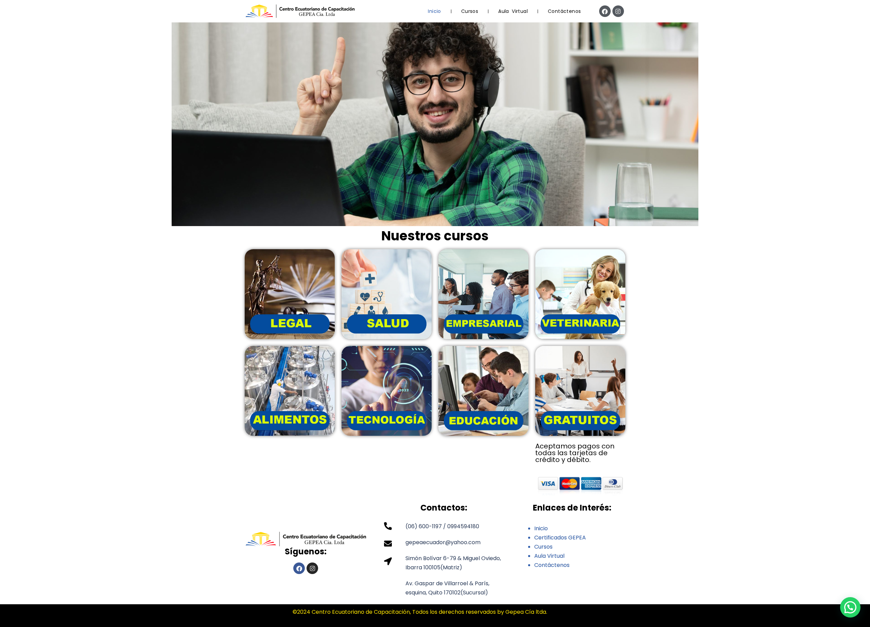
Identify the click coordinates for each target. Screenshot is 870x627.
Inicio (434, 11)
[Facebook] (605, 11)
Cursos (469, 11)
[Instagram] (618, 11)
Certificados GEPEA (560, 537)
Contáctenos (564, 11)
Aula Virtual (513, 11)
